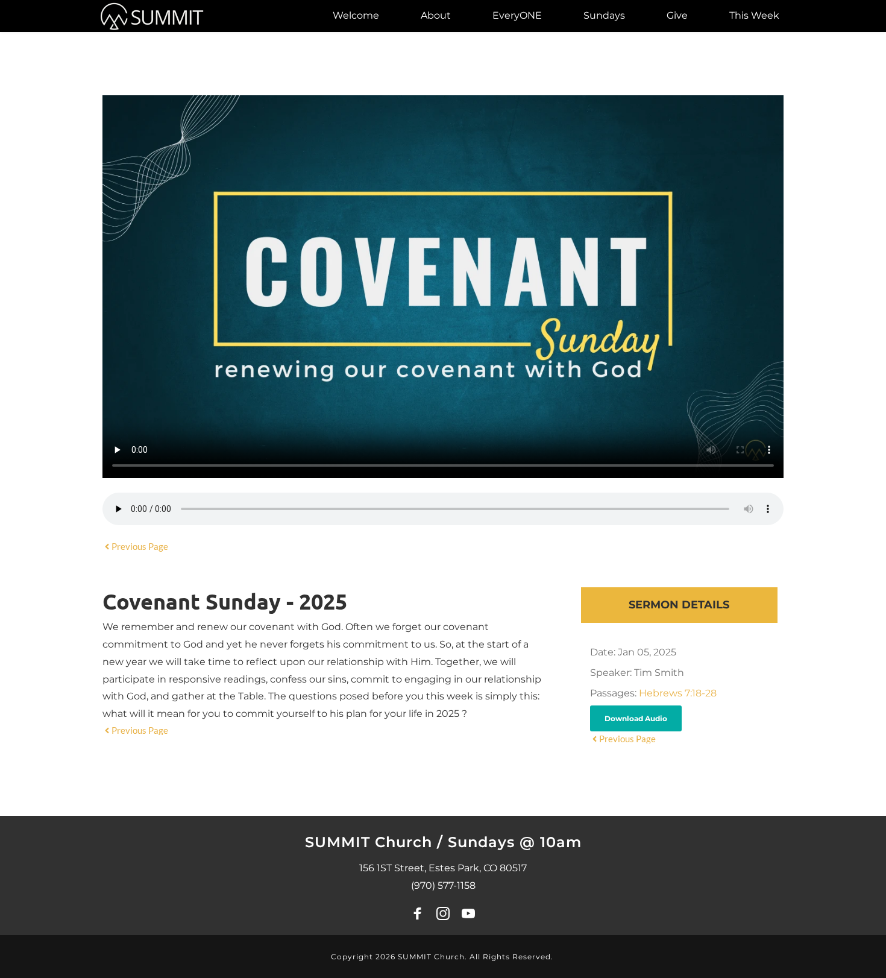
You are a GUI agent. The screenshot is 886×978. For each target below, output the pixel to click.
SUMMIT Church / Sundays (412, 842)
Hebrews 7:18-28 (678, 693)
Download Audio (636, 718)
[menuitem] (355, 15)
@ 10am (551, 842)
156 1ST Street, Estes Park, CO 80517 (443, 868)
